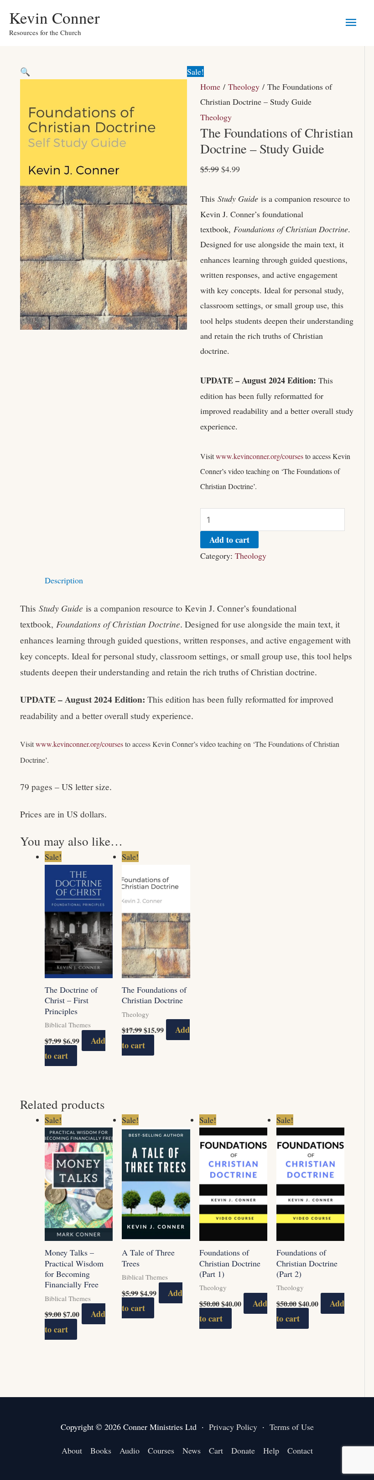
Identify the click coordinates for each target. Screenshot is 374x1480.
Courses (161, 1450)
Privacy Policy (233, 1426)
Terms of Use (292, 1426)
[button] (25, 71)
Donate (243, 1450)
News (191, 1450)
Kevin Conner (54, 17)
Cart (216, 1450)
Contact (300, 1450)
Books (100, 1450)
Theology (244, 86)
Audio (129, 1450)
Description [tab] (64, 580)
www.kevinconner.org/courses (259, 456)
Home (210, 86)
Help (271, 1450)
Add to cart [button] (75, 1048)
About (72, 1450)
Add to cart (229, 540)
